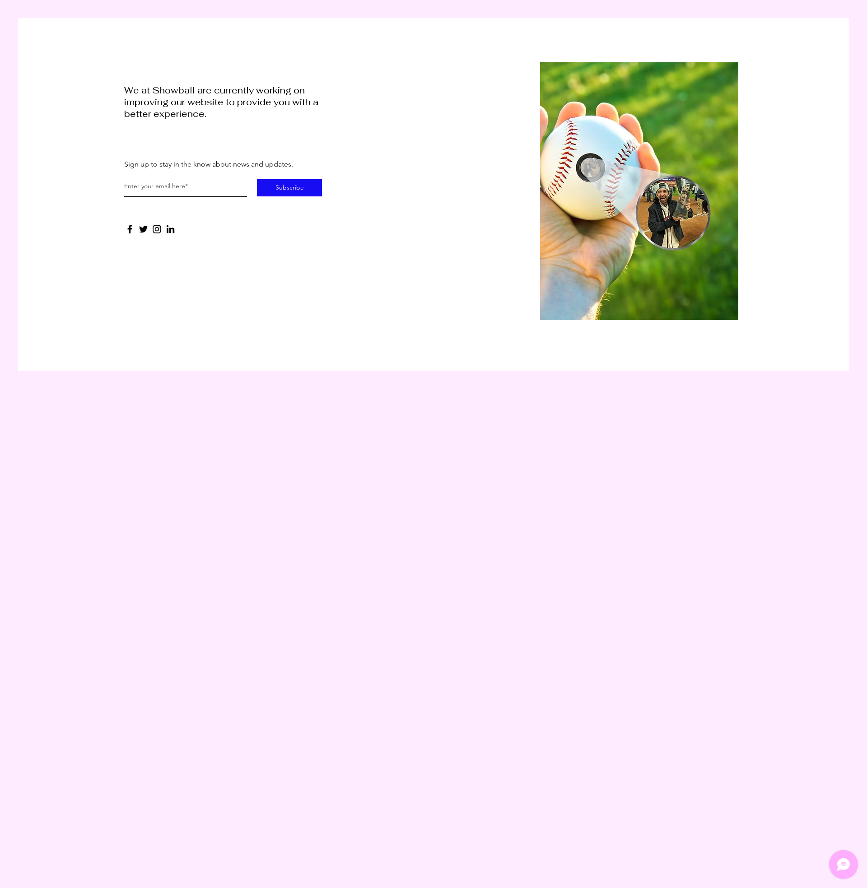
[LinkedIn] (170, 229)
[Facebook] (129, 229)
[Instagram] (157, 229)
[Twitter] (143, 229)
